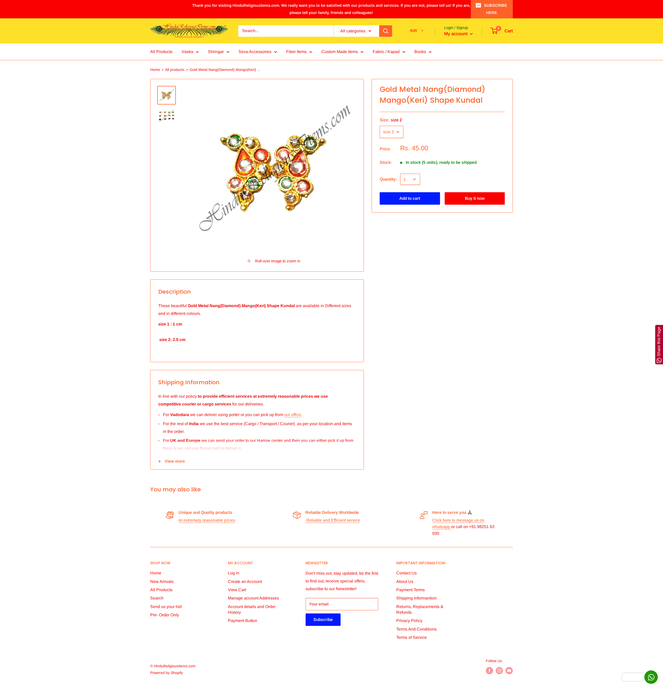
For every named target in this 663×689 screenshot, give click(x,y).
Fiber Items (296, 51)
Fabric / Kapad (386, 51)
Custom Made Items (339, 51)
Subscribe (323, 619)
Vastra (187, 51)
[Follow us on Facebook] (489, 670)
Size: (391, 120)
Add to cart (409, 198)
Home (155, 70)
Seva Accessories (255, 51)
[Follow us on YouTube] (509, 670)
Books (420, 51)
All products (174, 70)
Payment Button (242, 620)
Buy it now (475, 198)
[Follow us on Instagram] (499, 670)
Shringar (216, 51)
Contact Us (406, 573)
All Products (161, 51)
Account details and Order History (252, 609)
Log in (233, 573)
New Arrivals (162, 581)
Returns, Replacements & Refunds (419, 609)
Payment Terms (410, 590)
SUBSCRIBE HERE (495, 9)
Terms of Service (411, 637)
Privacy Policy (409, 620)
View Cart (237, 590)
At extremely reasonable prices (206, 520)
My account (456, 33)
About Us (404, 581)
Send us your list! (166, 606)
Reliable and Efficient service (332, 520)
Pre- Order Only (164, 615)
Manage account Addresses (253, 598)
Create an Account (245, 581)
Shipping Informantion (416, 598)
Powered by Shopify (166, 673)
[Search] (385, 31)
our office (292, 414)
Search (156, 598)
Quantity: (388, 179)
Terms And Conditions (416, 629)
